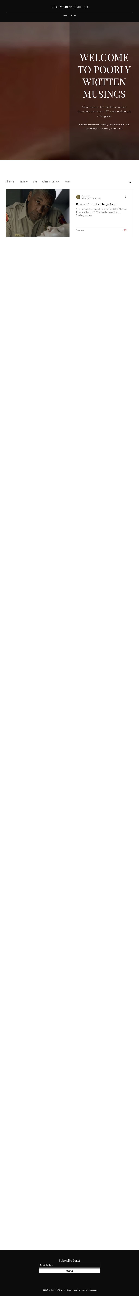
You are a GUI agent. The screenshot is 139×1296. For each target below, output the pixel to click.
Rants (67, 181)
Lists (35, 181)
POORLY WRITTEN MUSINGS (70, 7)
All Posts (10, 181)
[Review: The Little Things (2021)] (38, 213)
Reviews (24, 181)
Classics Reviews (51, 181)
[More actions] (126, 197)
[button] (130, 182)
